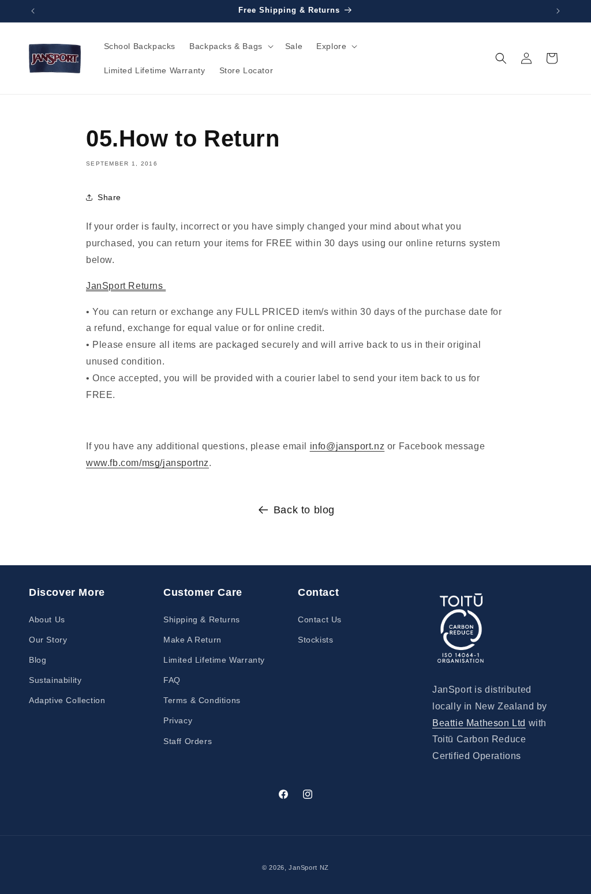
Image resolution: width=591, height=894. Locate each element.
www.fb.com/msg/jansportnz (147, 463)
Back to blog (304, 510)
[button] (230, 46)
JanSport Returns (126, 286)
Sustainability (55, 680)
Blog (37, 659)
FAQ (172, 680)
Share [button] (109, 197)
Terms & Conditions (202, 700)
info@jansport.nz (347, 446)
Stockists (315, 639)
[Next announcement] (558, 11)
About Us (47, 619)
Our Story (48, 639)
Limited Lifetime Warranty (214, 659)
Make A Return (192, 639)
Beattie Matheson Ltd (479, 723)
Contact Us (320, 619)
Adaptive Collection (67, 700)
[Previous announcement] (33, 11)
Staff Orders (187, 741)
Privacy (177, 720)
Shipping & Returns (201, 619)
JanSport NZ (309, 867)
